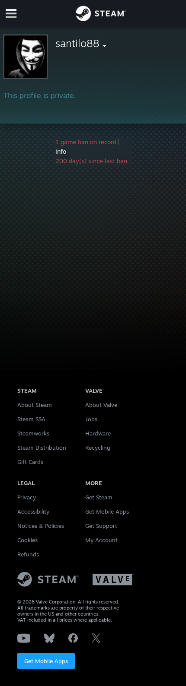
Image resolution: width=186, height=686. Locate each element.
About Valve (101, 404)
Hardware (98, 433)
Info (60, 151)
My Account (101, 540)
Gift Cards (30, 461)
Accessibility (33, 511)
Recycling (97, 447)
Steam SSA (31, 419)
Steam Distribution (41, 447)
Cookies (27, 540)
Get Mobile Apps (46, 660)
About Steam (34, 404)
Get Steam (98, 497)
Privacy (26, 497)
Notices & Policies (40, 525)
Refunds (28, 554)
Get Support (101, 525)
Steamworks (33, 433)
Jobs (91, 419)
